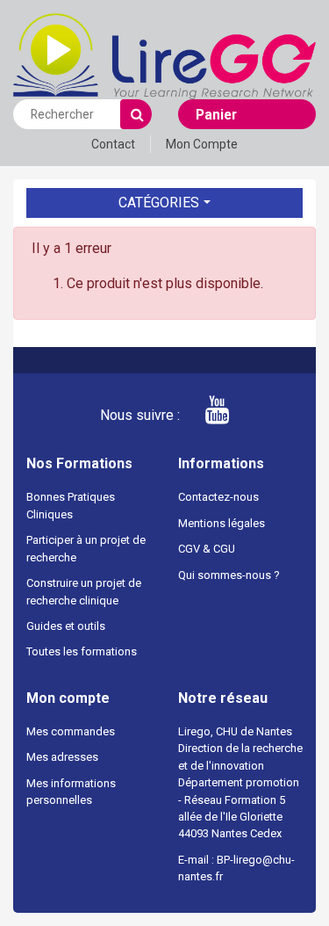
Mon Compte (202, 144)
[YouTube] (206, 415)
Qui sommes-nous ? (229, 575)
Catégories (158, 202)
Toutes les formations (81, 651)
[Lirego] (164, 54)
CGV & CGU (206, 548)
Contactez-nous (218, 496)
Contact (113, 144)
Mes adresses (62, 756)
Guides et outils (65, 626)
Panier (216, 115)
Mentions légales (221, 523)
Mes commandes (70, 731)
